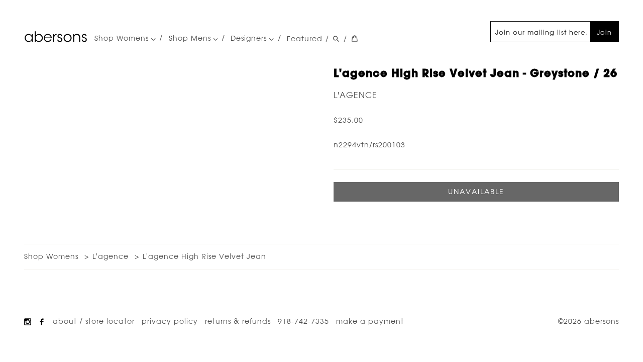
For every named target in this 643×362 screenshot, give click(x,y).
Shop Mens (191, 38)
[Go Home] (55, 37)
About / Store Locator (94, 321)
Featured (305, 38)
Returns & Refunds (238, 321)
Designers (250, 38)
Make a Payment (370, 321)
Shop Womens (122, 38)
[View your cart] (354, 38)
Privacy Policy (170, 321)
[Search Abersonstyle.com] (336, 38)
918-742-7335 (303, 321)
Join (604, 32)
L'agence (355, 95)
